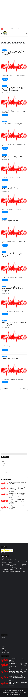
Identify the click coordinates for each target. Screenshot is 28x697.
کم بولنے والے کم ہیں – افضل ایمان (10, 220)
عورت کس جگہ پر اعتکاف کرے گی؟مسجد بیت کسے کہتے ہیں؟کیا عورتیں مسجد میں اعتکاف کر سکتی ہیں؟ (17, 483)
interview (8, 694)
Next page (23, 388)
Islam (3, 692)
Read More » (5, 79)
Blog (3, 461)
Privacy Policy (4, 472)
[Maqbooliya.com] (5, 33)
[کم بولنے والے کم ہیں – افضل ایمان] (14, 232)
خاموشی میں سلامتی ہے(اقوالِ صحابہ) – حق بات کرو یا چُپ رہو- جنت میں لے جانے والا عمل (14, 89)
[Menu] (1, 33)
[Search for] (26, 33)
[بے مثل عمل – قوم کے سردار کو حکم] (14, 200)
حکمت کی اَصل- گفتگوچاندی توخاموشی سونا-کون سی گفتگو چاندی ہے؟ (13, 53)
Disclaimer (4, 466)
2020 (5, 39)
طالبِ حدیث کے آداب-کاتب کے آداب (12, 123)
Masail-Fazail (6, 692)
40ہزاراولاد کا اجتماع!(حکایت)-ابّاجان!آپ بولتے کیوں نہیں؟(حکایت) (14, 324)
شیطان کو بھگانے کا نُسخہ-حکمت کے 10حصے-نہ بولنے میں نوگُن (13, 289)
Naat (22, 692)
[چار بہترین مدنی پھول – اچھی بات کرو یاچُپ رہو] (14, 168)
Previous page (5, 388)
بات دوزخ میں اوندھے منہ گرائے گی (10, 358)
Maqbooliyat (15, 692)
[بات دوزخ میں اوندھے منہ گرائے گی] (14, 369)
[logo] (7, 551)
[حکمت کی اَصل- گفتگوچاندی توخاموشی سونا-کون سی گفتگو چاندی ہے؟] (14, 66)
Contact (3, 464)
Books (25, 692)
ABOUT (3, 459)
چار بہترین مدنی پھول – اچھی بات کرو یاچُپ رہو (12, 156)
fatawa (20, 692)
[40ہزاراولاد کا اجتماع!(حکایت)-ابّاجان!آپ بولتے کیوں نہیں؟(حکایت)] (14, 336)
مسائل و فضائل (4, 50)
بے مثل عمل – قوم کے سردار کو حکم (10, 188)
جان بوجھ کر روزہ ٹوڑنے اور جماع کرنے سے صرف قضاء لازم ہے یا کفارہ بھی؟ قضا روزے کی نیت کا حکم (18, 506)
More (12, 694)
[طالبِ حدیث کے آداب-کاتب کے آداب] (14, 135)
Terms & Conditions (5, 474)
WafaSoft (21, 690)
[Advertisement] (14, 14)
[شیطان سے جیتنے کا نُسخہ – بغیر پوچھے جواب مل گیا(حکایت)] (14, 267)
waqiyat (4, 252)
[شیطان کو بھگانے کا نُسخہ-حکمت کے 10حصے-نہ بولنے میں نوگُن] (14, 302)
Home (3, 39)
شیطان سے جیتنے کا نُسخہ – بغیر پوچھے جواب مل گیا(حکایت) (12, 255)
